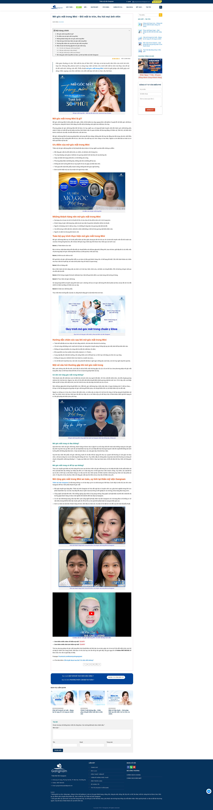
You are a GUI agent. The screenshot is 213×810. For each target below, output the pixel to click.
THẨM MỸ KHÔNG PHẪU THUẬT (100, 777)
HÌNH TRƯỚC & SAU (96, 781)
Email (81, 742)
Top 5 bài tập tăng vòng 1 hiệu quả (152, 50)
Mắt (78, 7)
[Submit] (160, 15)
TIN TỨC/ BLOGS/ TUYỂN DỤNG (100, 787)
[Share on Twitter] (87, 664)
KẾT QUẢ (139, 7)
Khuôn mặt (94, 7)
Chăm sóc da (117, 7)
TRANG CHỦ (94, 767)
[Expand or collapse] (129, 30)
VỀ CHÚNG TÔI (95, 784)
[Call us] (131, 767)
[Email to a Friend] (90, 664)
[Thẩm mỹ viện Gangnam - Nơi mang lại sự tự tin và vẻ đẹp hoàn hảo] (57, 7)
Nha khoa (129, 7)
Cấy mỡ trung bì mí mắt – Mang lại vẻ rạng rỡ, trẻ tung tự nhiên (152, 38)
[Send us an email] (128, 1)
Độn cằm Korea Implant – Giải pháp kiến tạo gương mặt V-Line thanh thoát (152, 44)
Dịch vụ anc (94, 770)
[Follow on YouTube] (129, 1)
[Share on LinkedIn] (96, 664)
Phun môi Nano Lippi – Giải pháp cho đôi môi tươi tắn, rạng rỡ (152, 32)
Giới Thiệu (69, 7)
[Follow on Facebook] (126, 1)
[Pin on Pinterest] (93, 664)
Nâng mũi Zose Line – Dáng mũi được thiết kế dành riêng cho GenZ (152, 25)
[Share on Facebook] (84, 664)
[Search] (160, 7)
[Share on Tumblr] (99, 664)
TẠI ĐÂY (82, 641)
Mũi (85, 7)
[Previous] (51, 704)
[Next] (133, 704)
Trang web (110, 742)
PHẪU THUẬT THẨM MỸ (97, 774)
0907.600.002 (157, 1)
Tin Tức (148, 7)
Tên (54, 742)
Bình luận (56, 727)
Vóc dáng (106, 7)
